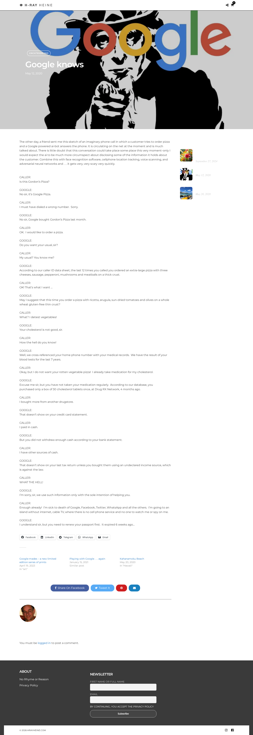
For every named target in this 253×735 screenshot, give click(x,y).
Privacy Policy (28, 685)
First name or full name (107, 681)
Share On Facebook (71, 588)
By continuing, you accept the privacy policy (122, 706)
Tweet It (104, 588)
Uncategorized (39, 53)
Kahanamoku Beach (132, 558)
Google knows (204, 170)
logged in (44, 643)
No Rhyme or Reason (34, 679)
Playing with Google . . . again (87, 558)
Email (94, 694)
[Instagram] (226, 730)
